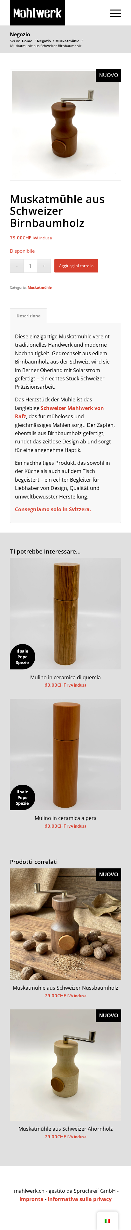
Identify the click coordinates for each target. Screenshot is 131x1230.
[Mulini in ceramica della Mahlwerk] (54, 12)
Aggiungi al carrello (76, 265)
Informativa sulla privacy (80, 1199)
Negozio (20, 34)
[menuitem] (112, 12)
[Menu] (112, 12)
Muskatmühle (40, 287)
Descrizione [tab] (29, 316)
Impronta (31, 1199)
